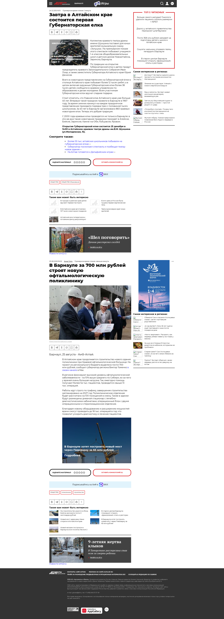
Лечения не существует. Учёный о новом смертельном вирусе (158, 85)
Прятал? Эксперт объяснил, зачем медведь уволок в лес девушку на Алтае (158, 362)
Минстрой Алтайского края (60, 341)
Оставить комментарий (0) (112, 162)
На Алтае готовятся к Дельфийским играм (91, 152)
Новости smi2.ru (57, 253)
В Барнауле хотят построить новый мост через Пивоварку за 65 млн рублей (93, 448)
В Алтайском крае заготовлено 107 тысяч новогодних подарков (73, 210)
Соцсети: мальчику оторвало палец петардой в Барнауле (154, 50)
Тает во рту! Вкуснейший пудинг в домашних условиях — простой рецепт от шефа (158, 103)
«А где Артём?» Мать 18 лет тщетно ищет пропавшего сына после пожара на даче (158, 328)
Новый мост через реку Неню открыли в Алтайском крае (72, 520)
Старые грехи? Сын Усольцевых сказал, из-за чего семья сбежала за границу (158, 354)
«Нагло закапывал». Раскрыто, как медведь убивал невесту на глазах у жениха (158, 337)
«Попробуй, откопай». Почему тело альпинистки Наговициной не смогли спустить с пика (158, 111)
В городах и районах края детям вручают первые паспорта (73, 202)
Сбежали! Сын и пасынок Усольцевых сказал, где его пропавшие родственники (159, 319)
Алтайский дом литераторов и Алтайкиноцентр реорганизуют (73, 218)
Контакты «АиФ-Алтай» (76, 572)
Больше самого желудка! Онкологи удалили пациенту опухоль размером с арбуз (154, 19)
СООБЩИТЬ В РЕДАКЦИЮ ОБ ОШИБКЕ (142, 574)
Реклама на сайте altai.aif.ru (101, 572)
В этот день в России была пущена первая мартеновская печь (113, 203)
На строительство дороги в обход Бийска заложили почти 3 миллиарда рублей (74, 513)
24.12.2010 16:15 (55, 11)
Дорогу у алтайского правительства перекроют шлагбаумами (154, 30)
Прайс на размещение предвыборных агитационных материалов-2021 (96, 574)
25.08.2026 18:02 (55, 261)
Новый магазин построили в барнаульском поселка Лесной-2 (73, 529)
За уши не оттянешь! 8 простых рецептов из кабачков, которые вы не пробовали (159, 345)
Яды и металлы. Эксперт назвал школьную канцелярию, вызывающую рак (157, 94)
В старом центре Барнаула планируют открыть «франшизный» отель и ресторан (154, 61)
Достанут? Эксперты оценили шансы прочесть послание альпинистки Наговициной (159, 77)
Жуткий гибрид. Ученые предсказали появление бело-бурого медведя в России (159, 120)
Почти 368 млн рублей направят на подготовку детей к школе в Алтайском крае (154, 40)
